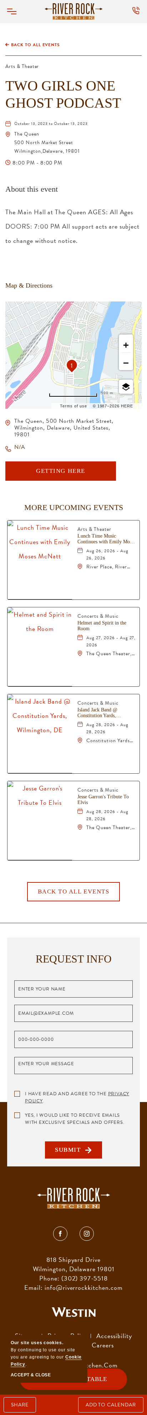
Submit (70, 1152)
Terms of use (73, 406)
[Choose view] (126, 387)
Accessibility (114, 1336)
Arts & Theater (22, 66)
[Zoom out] (126, 363)
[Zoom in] (126, 345)
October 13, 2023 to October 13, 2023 (51, 124)
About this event (31, 189)
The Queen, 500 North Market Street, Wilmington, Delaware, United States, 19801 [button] (63, 428)
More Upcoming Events (73, 507)
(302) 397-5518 (84, 1278)
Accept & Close (31, 1374)
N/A (19, 447)
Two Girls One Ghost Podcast (63, 94)
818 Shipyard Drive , (74, 1264)
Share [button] (20, 1405)
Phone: (49, 1278)
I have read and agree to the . (77, 1097)
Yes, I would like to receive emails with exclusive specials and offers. (74, 1119)
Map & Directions (28, 285)
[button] (16, 11)
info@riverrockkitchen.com (84, 1287)
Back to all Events (35, 44)
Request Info (74, 959)
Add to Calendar (111, 1405)
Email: (33, 1287)
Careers (103, 1345)
